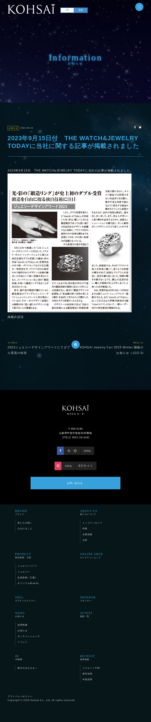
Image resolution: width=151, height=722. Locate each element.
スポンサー (88, 599)
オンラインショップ (91, 555)
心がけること (24, 528)
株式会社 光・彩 (75, 414)
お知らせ (20, 614)
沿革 (84, 540)
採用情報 (22, 625)
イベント (22, 642)
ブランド (21, 512)
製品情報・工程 (23, 555)
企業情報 (87, 534)
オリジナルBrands (28, 583)
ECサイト (86, 465)
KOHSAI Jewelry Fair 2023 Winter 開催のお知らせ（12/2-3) (112, 347)
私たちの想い (24, 523)
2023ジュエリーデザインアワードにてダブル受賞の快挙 (39, 347)
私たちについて (88, 512)
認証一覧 (86, 614)
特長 (84, 528)
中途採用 (87, 679)
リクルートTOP (91, 668)
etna (87, 450)
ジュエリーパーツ (27, 566)
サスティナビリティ (25, 599)
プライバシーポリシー (20, 696)
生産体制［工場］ (27, 577)
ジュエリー (23, 572)
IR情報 (18, 657)
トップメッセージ (92, 523)
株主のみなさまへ (27, 668)
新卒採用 (87, 673)
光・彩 (72, 450)
